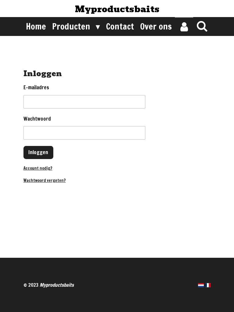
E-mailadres (36, 87)
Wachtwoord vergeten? (44, 180)
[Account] (184, 26)
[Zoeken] (202, 26)
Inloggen (38, 152)
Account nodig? (37, 168)
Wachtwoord (37, 118)
